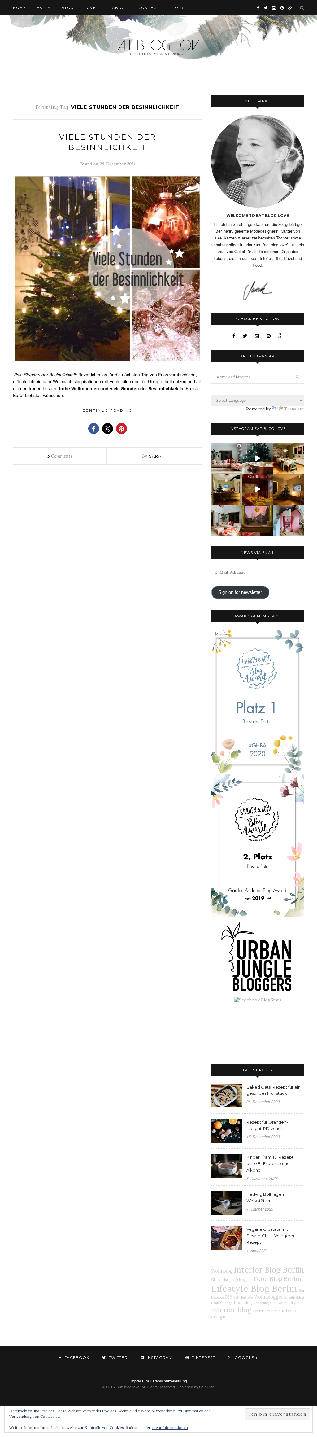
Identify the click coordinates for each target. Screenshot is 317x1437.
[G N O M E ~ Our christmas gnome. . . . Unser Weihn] (257, 458)
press (177, 8)
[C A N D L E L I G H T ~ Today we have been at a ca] (257, 489)
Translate (294, 409)
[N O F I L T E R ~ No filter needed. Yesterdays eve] (257, 520)
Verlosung (261, 1303)
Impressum (139, 1380)
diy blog (297, 1303)
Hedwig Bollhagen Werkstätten (265, 1197)
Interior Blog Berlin (269, 1269)
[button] (93, 428)
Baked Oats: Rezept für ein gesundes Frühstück (273, 1090)
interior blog (231, 1309)
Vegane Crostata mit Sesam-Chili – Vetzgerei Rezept (270, 1236)
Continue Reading (107, 410)
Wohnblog (222, 1271)
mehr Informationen (170, 1427)
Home (19, 8)
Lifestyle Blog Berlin (254, 1288)
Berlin (275, 1311)
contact (149, 8)
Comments (59, 456)
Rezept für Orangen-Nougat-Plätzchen (267, 1125)
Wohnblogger (268, 1297)
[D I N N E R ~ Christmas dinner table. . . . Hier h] (288, 458)
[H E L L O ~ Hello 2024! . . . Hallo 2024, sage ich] (226, 458)
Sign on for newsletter (240, 592)
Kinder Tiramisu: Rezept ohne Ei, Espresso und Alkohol (269, 1163)
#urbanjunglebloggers (235, 1279)
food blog (243, 1302)
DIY (228, 1297)
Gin (214, 1279)
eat (41, 8)
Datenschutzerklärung (168, 1380)
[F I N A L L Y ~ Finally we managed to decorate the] (288, 489)
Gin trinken (261, 1311)
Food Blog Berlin (277, 1278)
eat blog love (243, 1297)
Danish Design (221, 1303)
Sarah (157, 455)
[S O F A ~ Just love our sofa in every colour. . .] (226, 520)
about (120, 8)
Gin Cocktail (279, 1303)
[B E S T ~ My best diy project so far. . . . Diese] (288, 520)
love (90, 8)
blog (68, 8)
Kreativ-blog (294, 1297)
